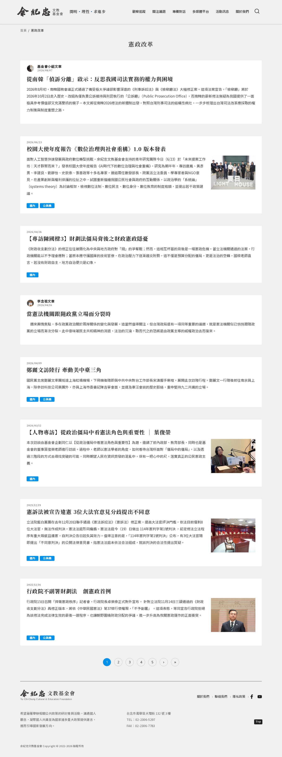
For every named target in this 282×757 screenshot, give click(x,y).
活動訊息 (222, 11)
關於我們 (242, 11)
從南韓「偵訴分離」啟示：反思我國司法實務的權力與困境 (100, 79)
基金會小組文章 (49, 66)
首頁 (23, 30)
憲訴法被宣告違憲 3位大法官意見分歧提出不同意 (88, 511)
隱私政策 (239, 696)
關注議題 (159, 11)
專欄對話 (179, 11)
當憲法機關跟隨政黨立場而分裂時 (69, 313)
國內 (32, 205)
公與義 (47, 205)
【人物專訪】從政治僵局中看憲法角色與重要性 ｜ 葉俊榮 (99, 432)
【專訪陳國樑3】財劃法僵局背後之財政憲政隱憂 (87, 238)
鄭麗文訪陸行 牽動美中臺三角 (64, 369)
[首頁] (40, 10)
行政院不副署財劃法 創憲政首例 (69, 591)
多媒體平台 (200, 11)
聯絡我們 (221, 696)
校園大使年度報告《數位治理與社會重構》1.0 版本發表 (96, 149)
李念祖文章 (46, 301)
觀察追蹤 (139, 11)
